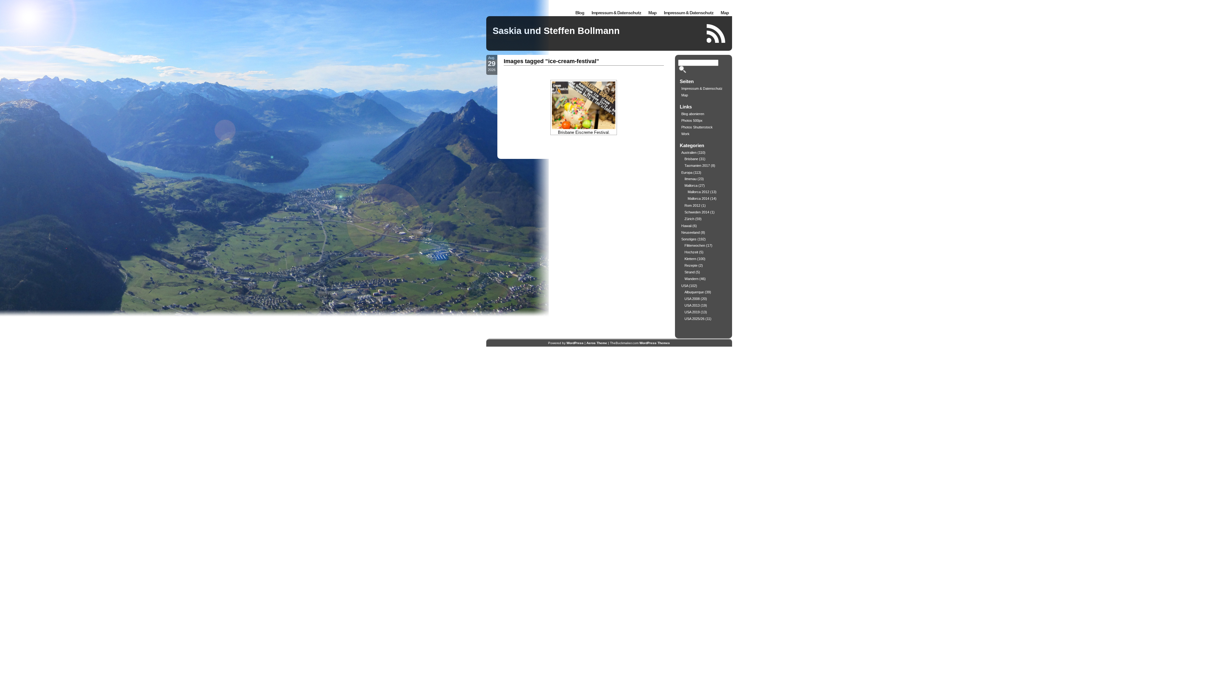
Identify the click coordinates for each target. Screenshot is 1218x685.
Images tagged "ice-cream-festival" (551, 61)
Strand (689, 272)
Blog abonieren (692, 114)
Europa (686, 172)
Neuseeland (690, 232)
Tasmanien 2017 (697, 165)
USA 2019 (692, 312)
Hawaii (686, 226)
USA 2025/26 (694, 319)
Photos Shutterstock (697, 127)
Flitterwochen (694, 245)
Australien (689, 152)
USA (684, 286)
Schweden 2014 (696, 212)
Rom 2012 (692, 205)
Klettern (690, 259)
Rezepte (690, 265)
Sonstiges (689, 239)
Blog (579, 12)
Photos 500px (692, 120)
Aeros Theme (596, 343)
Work (685, 134)
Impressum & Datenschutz (688, 12)
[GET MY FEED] (716, 33)
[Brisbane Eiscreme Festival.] (583, 105)
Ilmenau (690, 179)
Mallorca (690, 185)
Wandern (691, 279)
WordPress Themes (654, 343)
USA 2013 (692, 305)
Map (725, 12)
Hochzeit (691, 252)
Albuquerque (694, 292)
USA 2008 (692, 299)
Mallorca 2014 (698, 198)
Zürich (689, 219)
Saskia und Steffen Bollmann (556, 31)
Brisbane (691, 159)
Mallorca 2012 (698, 192)
